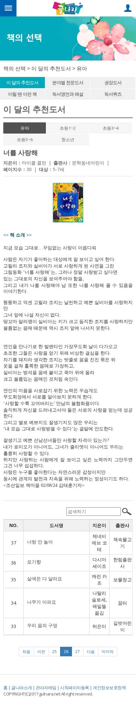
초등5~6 (25, 139)
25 (54, 651)
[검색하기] (127, 511)
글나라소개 (21, 688)
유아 (24, 128)
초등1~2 (68, 128)
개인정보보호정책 (109, 688)
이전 (41, 651)
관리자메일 (46, 688)
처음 (26, 651)
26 (68, 651)
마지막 (108, 651)
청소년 (67, 139)
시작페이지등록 (74, 688)
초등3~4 (111, 128)
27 (77, 651)
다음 (91, 651)
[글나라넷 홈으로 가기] (68, 7)
